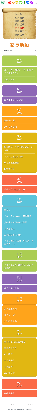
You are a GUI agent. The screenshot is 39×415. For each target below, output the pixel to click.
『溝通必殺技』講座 (13, 156)
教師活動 (19, 34)
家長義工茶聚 (10, 309)
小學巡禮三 (9, 79)
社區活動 (19, 21)
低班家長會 (9, 360)
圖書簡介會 (9, 169)
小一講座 (8, 354)
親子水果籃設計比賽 (13, 100)
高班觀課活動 (10, 126)
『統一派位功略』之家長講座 (17, 216)
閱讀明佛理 (9, 120)
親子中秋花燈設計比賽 (14, 341)
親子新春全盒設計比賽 (14, 189)
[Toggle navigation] (36, 3)
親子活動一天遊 (11, 288)
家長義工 (19, 31)
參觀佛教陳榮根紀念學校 (15, 222)
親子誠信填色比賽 (12, 235)
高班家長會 (9, 373)
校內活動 (19, 24)
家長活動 (19, 27)
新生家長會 (9, 393)
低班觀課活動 (10, 321)
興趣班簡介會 (10, 348)
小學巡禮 (8, 366)
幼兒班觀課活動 (11, 163)
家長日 (7, 210)
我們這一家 (9, 315)
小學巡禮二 (9, 228)
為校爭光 (19, 14)
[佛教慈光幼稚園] (19, 3)
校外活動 (19, 17)
